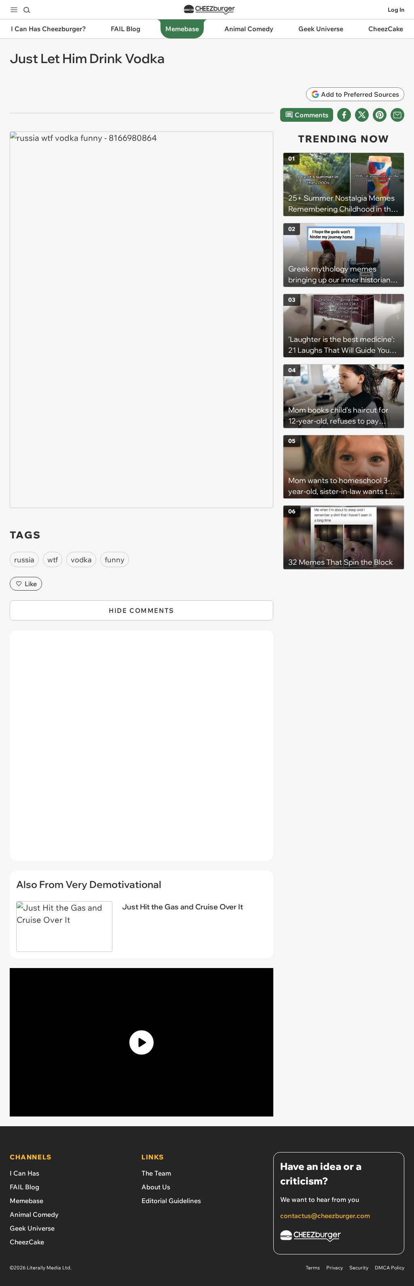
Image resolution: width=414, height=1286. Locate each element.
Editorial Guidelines (171, 1201)
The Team (156, 1173)
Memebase (26, 1201)
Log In (396, 9)
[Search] (27, 9)
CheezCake (27, 1242)
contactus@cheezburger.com (325, 1216)
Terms (313, 1268)
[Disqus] (141, 750)
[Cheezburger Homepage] (209, 10)
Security (358, 1268)
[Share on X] (362, 115)
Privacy (334, 1268)
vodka (81, 559)
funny (115, 559)
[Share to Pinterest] (380, 115)
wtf (52, 559)
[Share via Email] (397, 115)
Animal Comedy (34, 1214)
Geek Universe (32, 1228)
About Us (156, 1187)
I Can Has (24, 1173)
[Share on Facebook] (344, 115)
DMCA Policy (389, 1268)
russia (24, 559)
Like (31, 584)
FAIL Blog (24, 1187)
